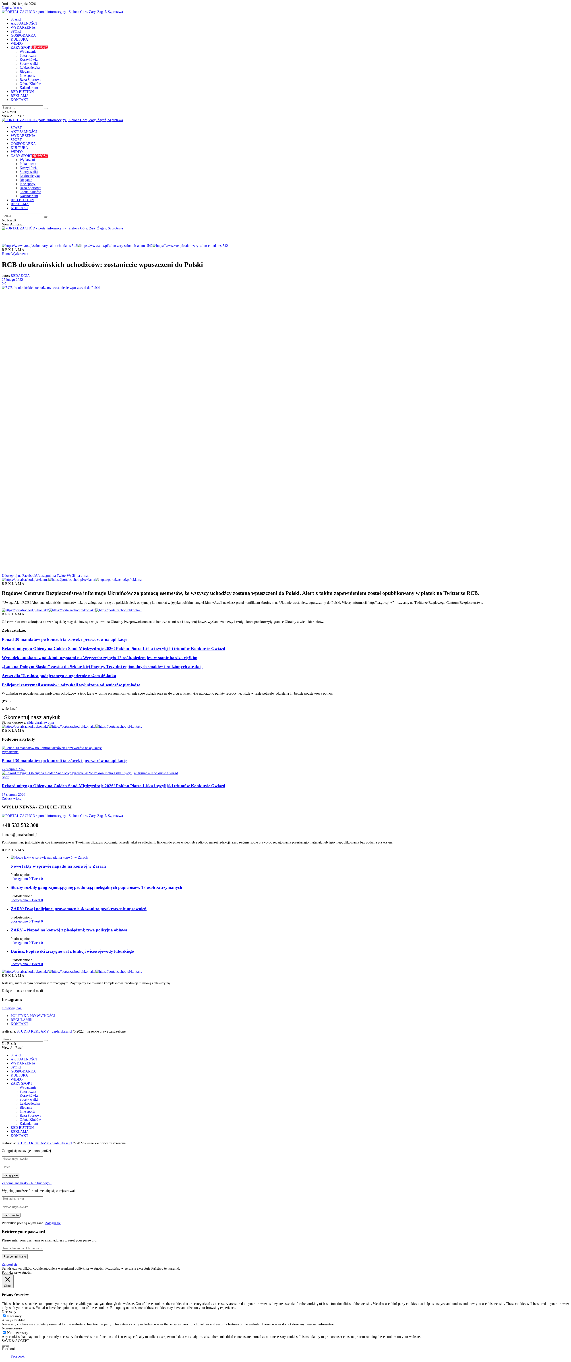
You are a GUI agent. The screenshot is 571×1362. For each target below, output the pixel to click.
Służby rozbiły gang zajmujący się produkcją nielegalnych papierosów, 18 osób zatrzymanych (96, 887)
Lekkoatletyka (30, 67)
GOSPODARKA (23, 35)
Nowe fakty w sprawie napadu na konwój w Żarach (58, 866)
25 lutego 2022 (12, 279)
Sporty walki (29, 63)
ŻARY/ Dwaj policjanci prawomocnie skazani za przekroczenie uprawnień (79, 908)
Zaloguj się (53, 1223)
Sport (5, 777)
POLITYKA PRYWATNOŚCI (33, 1016)
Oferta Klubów (30, 83)
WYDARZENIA (23, 27)
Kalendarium (29, 88)
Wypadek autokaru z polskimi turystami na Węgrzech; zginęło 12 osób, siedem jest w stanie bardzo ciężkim (99, 657)
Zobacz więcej (12, 798)
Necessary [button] (9, 1312)
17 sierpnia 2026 (13, 794)
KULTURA (19, 39)
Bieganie (26, 71)
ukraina (40, 722)
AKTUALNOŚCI (24, 23)
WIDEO (17, 43)
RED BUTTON (22, 92)
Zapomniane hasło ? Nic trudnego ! (27, 1183)
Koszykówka (29, 59)
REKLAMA (20, 96)
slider (31, 722)
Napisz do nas (12, 8)
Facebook (18, 1356)
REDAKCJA (20, 275)
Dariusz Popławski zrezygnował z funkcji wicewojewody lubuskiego (72, 951)
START (16, 19)
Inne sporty (27, 75)
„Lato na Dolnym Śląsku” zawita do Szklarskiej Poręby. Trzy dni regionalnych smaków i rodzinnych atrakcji (102, 666)
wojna (49, 722)
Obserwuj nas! (12, 1008)
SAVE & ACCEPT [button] (15, 1341)
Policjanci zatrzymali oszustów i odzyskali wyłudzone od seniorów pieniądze (71, 685)
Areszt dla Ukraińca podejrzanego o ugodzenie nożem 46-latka (59, 675)
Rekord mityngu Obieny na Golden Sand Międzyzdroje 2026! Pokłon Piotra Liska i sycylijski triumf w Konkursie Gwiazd (113, 648)
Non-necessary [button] (12, 1328)
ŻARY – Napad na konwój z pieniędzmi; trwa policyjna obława (69, 930)
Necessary (14, 1316)
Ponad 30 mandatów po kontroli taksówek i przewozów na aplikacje (64, 639)
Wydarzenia (28, 51)
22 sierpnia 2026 (13, 769)
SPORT (16, 31)
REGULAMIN (22, 1020)
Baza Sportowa (30, 79)
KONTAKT (19, 100)
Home (6, 254)
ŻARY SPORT (29, 47)
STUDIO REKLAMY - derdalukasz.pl (44, 1031)
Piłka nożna (28, 55)
